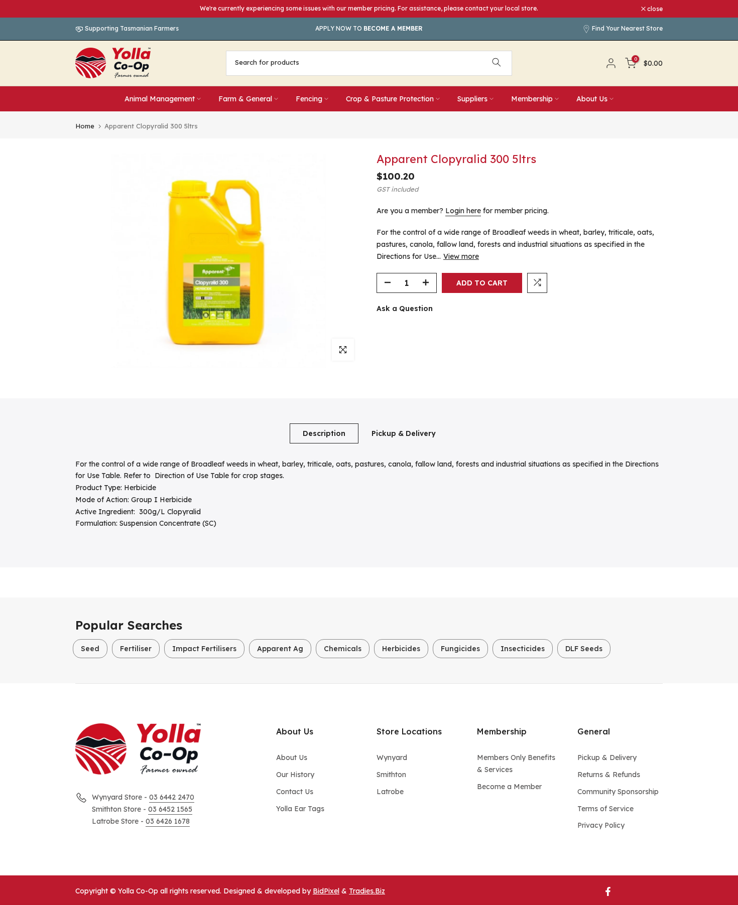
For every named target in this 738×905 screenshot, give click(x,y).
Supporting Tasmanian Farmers (131, 28)
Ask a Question (405, 308)
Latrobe (390, 791)
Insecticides (523, 648)
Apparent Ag (280, 648)
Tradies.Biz (367, 890)
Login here (463, 210)
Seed (90, 648)
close (88, 9)
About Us (591, 98)
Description (324, 432)
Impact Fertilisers (204, 648)
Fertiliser (136, 648)
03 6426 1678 (168, 821)
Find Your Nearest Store (627, 28)
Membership (532, 98)
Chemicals (342, 648)
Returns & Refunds (608, 774)
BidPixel (326, 890)
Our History (295, 774)
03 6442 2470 (171, 797)
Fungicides (460, 648)
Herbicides (401, 648)
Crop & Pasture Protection (390, 98)
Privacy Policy (601, 825)
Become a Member (509, 786)
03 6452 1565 (170, 809)
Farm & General (245, 98)
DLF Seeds (583, 648)
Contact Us (294, 791)
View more (461, 255)
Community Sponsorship (618, 791)
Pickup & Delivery (404, 432)
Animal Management (160, 98)
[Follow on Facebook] (607, 891)
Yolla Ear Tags (300, 808)
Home (84, 126)
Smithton (391, 774)
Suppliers (472, 98)
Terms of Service (605, 808)
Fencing (309, 98)
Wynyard (392, 757)
